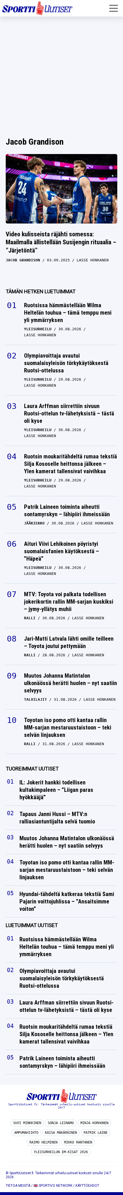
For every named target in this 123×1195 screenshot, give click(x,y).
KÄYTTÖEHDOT (87, 1186)
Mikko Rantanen (78, 1142)
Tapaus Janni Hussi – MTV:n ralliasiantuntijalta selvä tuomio (57, 818)
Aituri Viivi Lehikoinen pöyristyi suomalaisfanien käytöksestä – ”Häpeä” (61, 551)
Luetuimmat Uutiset (32, 925)
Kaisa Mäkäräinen (61, 1133)
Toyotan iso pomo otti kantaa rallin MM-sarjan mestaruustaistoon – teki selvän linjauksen (67, 727)
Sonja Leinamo (61, 1123)
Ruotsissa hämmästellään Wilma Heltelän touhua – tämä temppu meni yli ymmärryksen (68, 312)
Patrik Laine (96, 1133)
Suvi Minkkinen (27, 1123)
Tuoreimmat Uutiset (32, 769)
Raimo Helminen (43, 1142)
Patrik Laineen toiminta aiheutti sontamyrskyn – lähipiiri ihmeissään (67, 510)
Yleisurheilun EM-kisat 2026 (61, 1152)
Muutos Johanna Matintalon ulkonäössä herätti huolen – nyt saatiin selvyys (70, 683)
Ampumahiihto (26, 1133)
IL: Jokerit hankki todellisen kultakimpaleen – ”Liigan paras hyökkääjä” (56, 790)
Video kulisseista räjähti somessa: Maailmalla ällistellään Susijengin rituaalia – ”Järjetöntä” (61, 242)
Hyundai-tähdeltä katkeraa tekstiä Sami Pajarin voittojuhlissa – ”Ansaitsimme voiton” (66, 901)
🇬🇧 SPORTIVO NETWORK (52, 1186)
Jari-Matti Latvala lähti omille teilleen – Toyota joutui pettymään (69, 642)
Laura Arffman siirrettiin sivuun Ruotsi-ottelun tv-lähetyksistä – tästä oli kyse (69, 413)
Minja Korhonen (94, 1123)
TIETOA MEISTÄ (18, 1186)
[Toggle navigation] (113, 8)
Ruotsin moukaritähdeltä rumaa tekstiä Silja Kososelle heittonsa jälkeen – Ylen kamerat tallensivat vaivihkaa (70, 464)
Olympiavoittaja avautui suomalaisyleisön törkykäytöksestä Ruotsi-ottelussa (66, 363)
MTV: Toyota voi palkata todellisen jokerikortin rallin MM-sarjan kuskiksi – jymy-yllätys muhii (68, 601)
